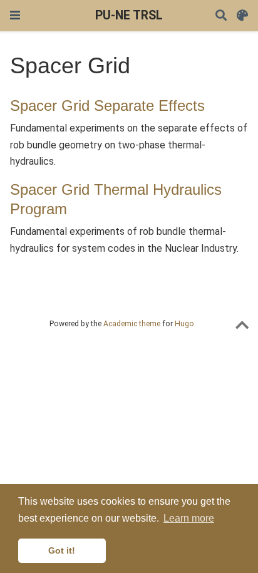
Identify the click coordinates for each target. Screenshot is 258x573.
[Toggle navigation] (15, 15)
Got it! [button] (61, 550)
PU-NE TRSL (129, 15)
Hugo (184, 323)
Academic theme (131, 323)
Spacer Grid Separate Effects (107, 105)
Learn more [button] (188, 518)
